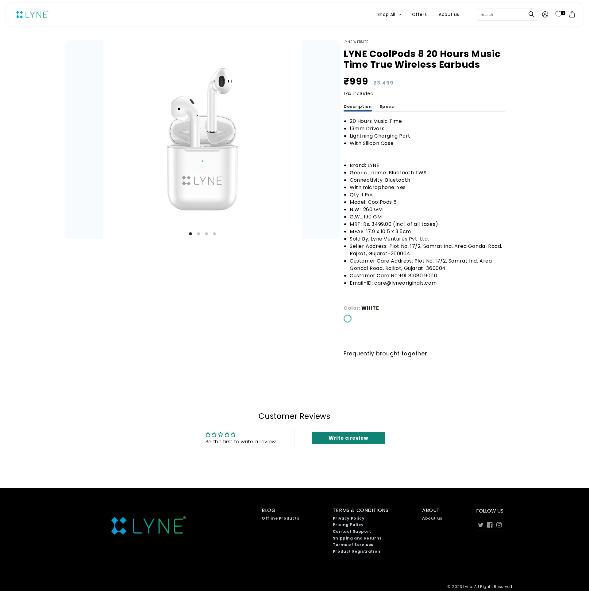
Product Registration (356, 551)
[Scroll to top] (565, 566)
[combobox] (507, 15)
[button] (389, 14)
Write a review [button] (348, 437)
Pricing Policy (348, 524)
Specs (386, 106)
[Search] (531, 14)
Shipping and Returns (357, 538)
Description (358, 106)
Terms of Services (353, 544)
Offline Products (280, 518)
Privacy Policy (348, 518)
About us (432, 518)
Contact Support (352, 531)
